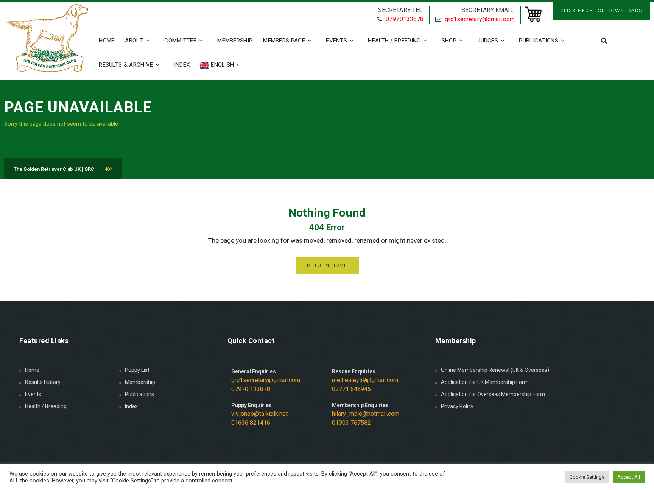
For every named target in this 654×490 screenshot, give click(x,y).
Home (106, 40)
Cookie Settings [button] (587, 477)
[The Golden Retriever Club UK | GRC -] (49, 39)
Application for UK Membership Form (485, 382)
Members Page (284, 40)
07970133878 (405, 19)
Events (336, 40)
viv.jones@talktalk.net (259, 413)
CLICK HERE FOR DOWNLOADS (601, 10)
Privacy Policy (457, 406)
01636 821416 (250, 422)
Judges (487, 40)
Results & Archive (126, 64)
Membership (234, 40)
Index (182, 64)
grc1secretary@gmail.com (479, 19)
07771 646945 (351, 389)
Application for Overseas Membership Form (493, 394)
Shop (449, 40)
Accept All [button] (628, 477)
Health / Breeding (394, 40)
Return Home (327, 265)
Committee (180, 40)
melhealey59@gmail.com (365, 380)
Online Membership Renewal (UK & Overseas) (495, 370)
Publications (538, 40)
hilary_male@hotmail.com (365, 413)
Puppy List (137, 370)
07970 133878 (250, 389)
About (134, 40)
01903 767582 (351, 422)
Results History (43, 382)
